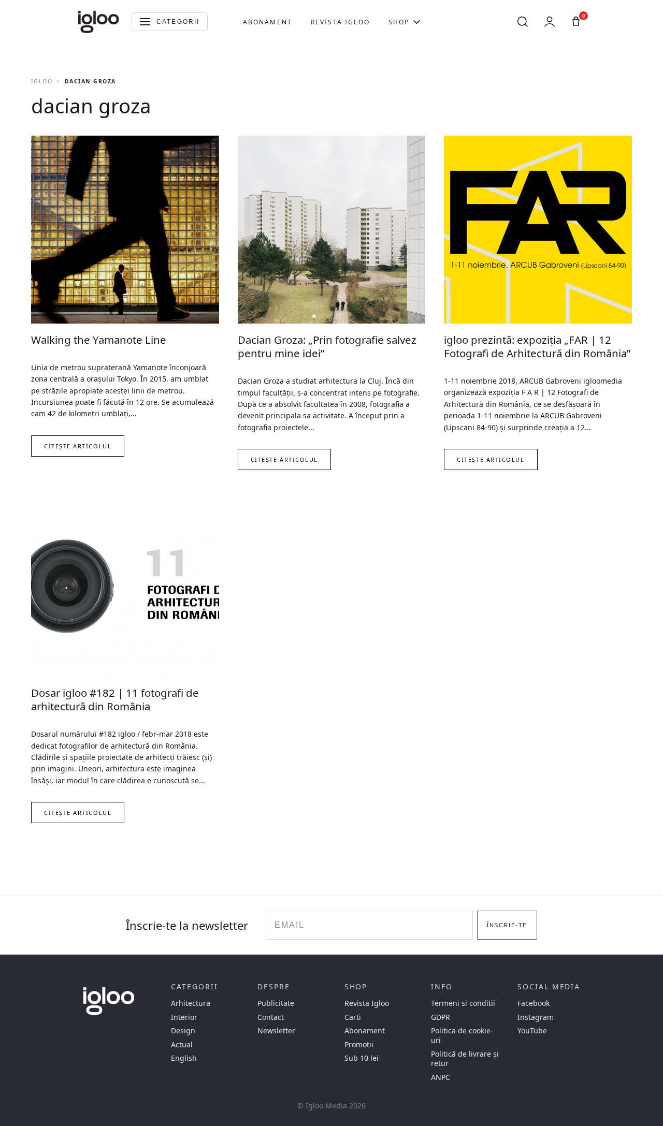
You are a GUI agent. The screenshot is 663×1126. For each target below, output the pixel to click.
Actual (182, 1044)
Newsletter (276, 1030)
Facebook (533, 1003)
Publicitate (275, 1003)
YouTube (532, 1030)
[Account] (549, 21)
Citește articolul (77, 446)
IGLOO (41, 81)
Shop (399, 22)
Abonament (267, 22)
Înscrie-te (507, 925)
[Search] (522, 21)
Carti (352, 1017)
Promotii (358, 1044)
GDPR (440, 1017)
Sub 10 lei (361, 1058)
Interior (184, 1017)
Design (183, 1030)
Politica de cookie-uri (462, 1035)
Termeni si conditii (463, 1003)
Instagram (535, 1017)
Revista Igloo (340, 22)
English (184, 1058)
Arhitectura (190, 1003)
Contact (270, 1017)
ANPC (440, 1077)
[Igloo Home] (98, 22)
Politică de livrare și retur (465, 1058)
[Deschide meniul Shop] (416, 21)
